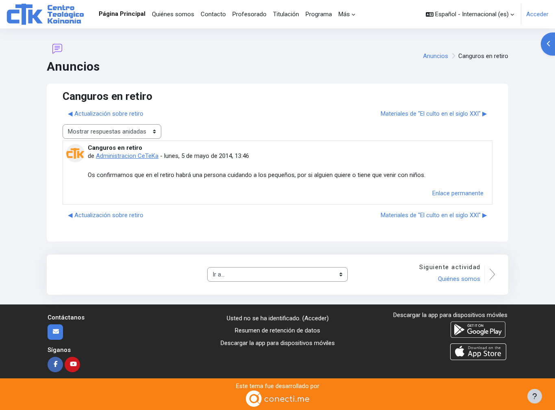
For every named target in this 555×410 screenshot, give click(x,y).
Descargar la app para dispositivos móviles (278, 343)
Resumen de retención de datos (277, 330)
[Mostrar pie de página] (534, 396)
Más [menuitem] (344, 14)
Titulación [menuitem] (286, 14)
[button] (470, 14)
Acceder (537, 14)
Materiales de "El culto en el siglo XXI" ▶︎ (434, 113)
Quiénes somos (459, 279)
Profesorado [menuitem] (249, 14)
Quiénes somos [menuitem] (173, 14)
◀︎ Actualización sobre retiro (105, 113)
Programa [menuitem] (319, 14)
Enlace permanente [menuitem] (457, 193)
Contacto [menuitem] (213, 14)
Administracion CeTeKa (127, 156)
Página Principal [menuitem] (122, 13)
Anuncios (435, 56)
